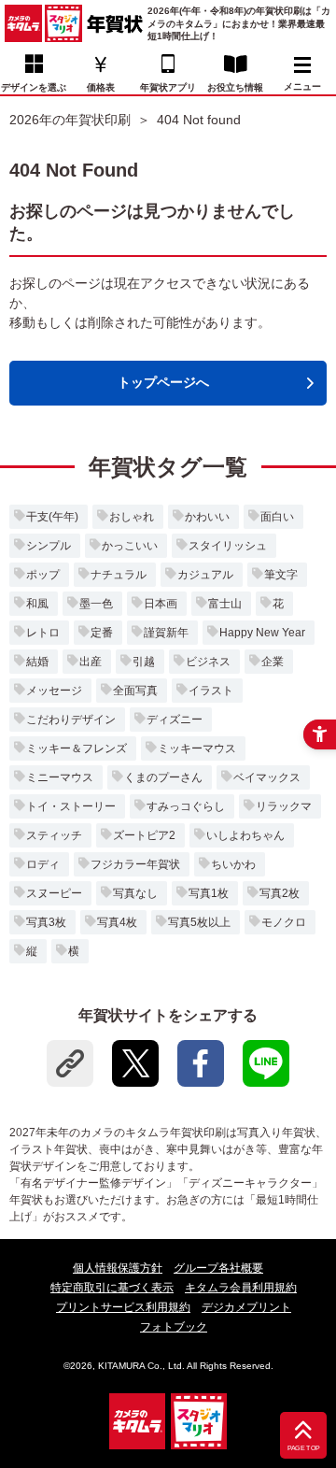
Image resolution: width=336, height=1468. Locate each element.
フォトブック (173, 1326)
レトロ (43, 632)
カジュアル (205, 574)
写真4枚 (117, 922)
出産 (90, 661)
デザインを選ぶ (33, 87)
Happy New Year (262, 632)
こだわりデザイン (71, 719)
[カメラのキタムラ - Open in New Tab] (23, 23)
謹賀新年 (166, 632)
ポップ (43, 574)
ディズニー (175, 719)
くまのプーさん (163, 777)
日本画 (160, 603)
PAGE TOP (303, 1448)
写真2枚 (279, 893)
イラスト (211, 690)
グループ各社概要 (218, 1268)
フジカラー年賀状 (135, 864)
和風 (37, 603)
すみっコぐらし (186, 806)
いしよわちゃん (245, 835)
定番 (102, 632)
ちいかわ (233, 864)
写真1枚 (209, 893)
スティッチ (54, 835)
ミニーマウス (59, 777)
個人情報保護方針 (117, 1268)
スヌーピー (54, 893)
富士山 (225, 603)
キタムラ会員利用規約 (241, 1287)
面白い (277, 516)
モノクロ (283, 922)
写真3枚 (46, 922)
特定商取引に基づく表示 (112, 1287)
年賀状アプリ (168, 87)
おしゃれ (131, 516)
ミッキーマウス (197, 748)
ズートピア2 (144, 835)
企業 (272, 661)
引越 (144, 661)
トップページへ (163, 382)
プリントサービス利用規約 (123, 1307)
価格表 (101, 87)
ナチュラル (119, 574)
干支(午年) (52, 516)
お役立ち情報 (235, 87)
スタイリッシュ (228, 545)
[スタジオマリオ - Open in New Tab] (63, 23)
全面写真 (135, 690)
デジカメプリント (246, 1307)
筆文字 (281, 574)
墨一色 (96, 603)
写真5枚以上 (199, 922)
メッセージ (54, 690)
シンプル (48, 545)
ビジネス (208, 661)
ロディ (43, 864)
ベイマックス (267, 777)
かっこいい (130, 545)
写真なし (135, 893)
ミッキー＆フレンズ (76, 748)
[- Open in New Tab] (135, 1063)
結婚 (37, 661)
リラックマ (284, 806)
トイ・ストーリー (71, 806)
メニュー (302, 86)
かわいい (207, 516)
